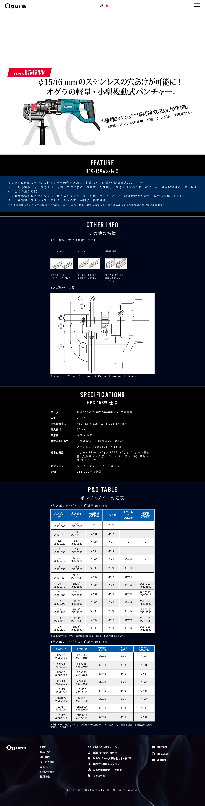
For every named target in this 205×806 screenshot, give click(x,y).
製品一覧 (45, 752)
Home (43, 747)
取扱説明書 (99, 775)
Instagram (162, 753)
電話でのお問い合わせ (105, 752)
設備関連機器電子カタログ (107, 769)
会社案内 (45, 757)
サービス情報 (47, 762)
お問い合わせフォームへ (106, 746)
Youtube (161, 760)
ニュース (45, 766)
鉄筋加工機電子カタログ (106, 764)
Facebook (162, 747)
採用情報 (45, 776)
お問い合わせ (47, 771)
